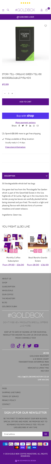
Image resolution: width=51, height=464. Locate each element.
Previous (2, 250)
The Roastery (8, 298)
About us (6, 278)
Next (48, 250)
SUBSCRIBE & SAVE (26, 17)
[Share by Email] (37, 125)
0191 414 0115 (43, 379)
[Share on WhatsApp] (34, 125)
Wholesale (7, 290)
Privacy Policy (9, 400)
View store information (15, 147)
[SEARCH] (8, 10)
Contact (6, 404)
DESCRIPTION (9, 176)
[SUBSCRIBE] (45, 434)
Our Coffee (7, 294)
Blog (4, 302)
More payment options (25, 122)
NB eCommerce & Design (26, 461)
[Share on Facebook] (19, 125)
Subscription (8, 286)
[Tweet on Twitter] (23, 125)
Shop (4, 282)
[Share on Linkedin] (30, 125)
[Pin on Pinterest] (26, 125)
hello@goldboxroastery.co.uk (33, 376)
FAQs (4, 388)
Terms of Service (10, 396)
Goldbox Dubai (9, 306)
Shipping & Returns (11, 392)
